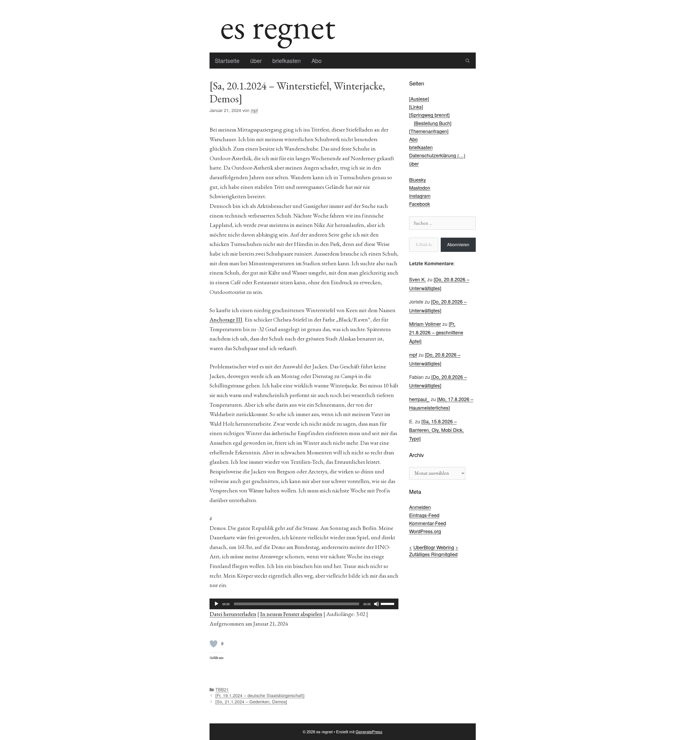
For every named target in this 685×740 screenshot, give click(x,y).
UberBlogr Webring (433, 547)
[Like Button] (214, 644)
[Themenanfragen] (428, 131)
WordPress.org (425, 531)
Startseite (227, 60)
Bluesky (417, 179)
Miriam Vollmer (425, 323)
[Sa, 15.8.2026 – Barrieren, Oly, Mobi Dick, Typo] (436, 430)
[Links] (416, 106)
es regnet (277, 26)
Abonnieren (458, 244)
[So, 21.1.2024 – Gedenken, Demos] (251, 701)
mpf (413, 354)
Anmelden (420, 506)
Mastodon (419, 187)
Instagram (420, 195)
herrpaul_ (419, 398)
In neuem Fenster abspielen (291, 614)
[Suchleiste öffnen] (467, 61)
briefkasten (286, 60)
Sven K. (417, 279)
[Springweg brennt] (429, 114)
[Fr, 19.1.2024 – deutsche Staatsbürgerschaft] (260, 695)
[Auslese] (419, 98)
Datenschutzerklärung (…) (437, 155)
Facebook (419, 203)
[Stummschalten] (376, 604)
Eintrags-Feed (424, 514)
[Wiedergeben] (216, 604)
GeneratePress (369, 731)
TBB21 (222, 689)
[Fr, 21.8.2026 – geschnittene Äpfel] (436, 332)
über (256, 60)
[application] (304, 604)
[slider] (388, 603)
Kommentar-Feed (427, 523)
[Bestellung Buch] (432, 122)
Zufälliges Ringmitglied (433, 554)
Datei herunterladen (233, 614)
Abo (316, 60)
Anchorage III (226, 319)
